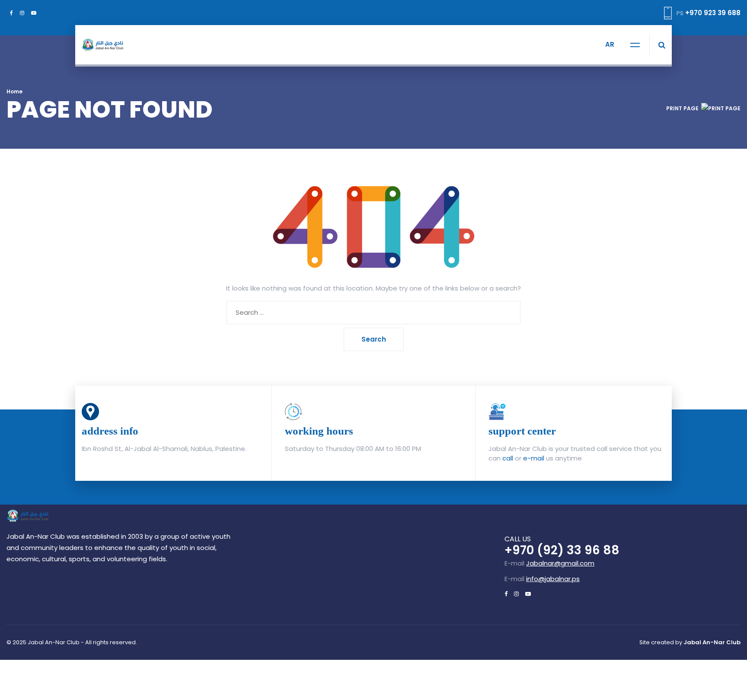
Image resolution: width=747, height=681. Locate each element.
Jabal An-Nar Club (712, 642)
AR (609, 44)
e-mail (533, 458)
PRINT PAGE (682, 108)
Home (14, 91)
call (507, 458)
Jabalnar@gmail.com (560, 563)
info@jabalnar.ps (553, 578)
